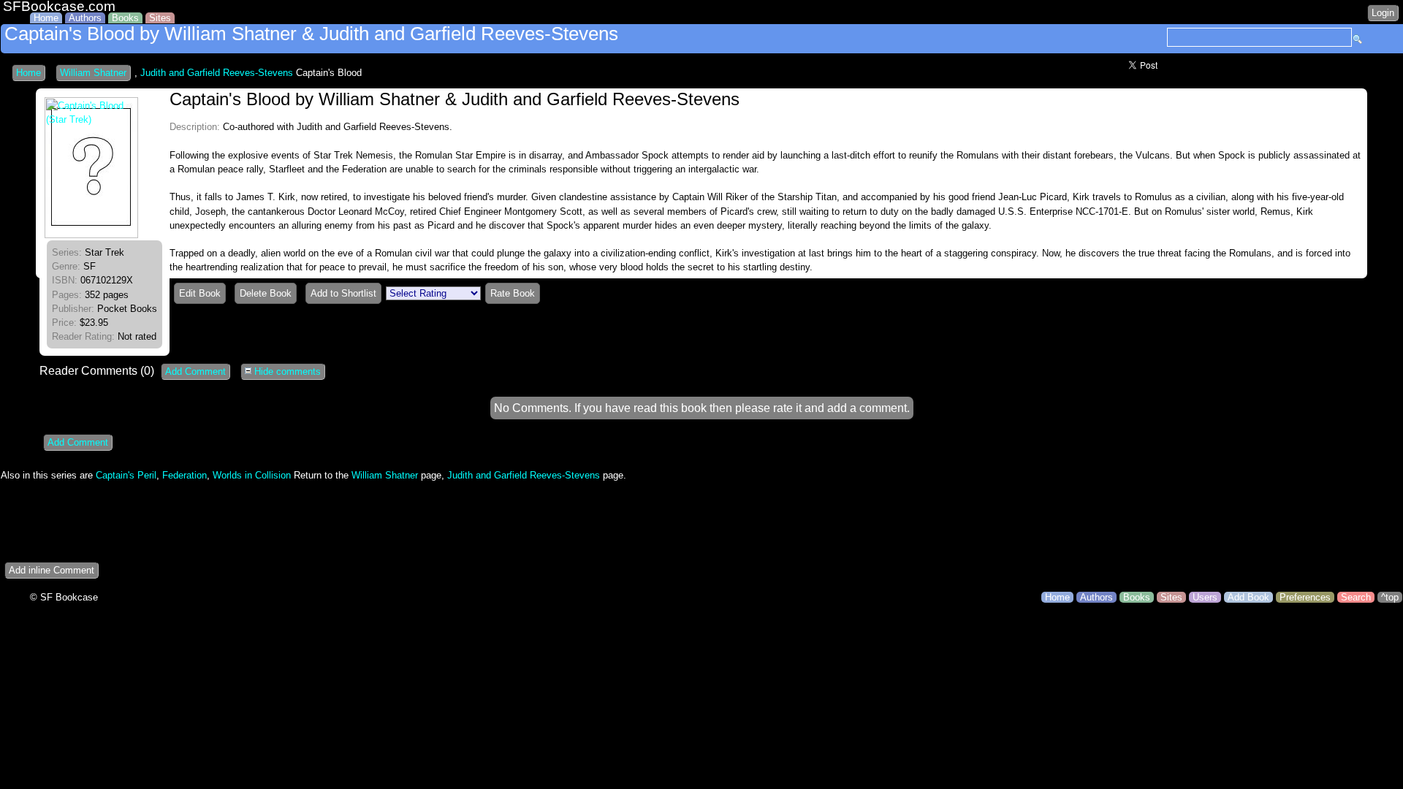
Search (1356, 597)
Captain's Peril (126, 475)
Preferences (1305, 597)
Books (125, 17)
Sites (160, 17)
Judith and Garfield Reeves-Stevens (216, 72)
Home (46, 17)
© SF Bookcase (64, 597)
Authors (85, 17)
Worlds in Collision (252, 475)
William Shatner (93, 72)
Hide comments (286, 371)
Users (1205, 597)
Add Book (1248, 597)
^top (1390, 597)
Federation (184, 475)
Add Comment (195, 371)
